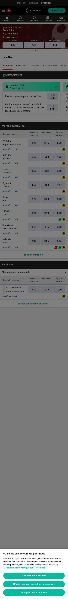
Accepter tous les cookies (34, 592)
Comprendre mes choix (34, 575)
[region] (34, 574)
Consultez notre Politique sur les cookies (24, 568)
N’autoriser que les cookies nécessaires (34, 584)
